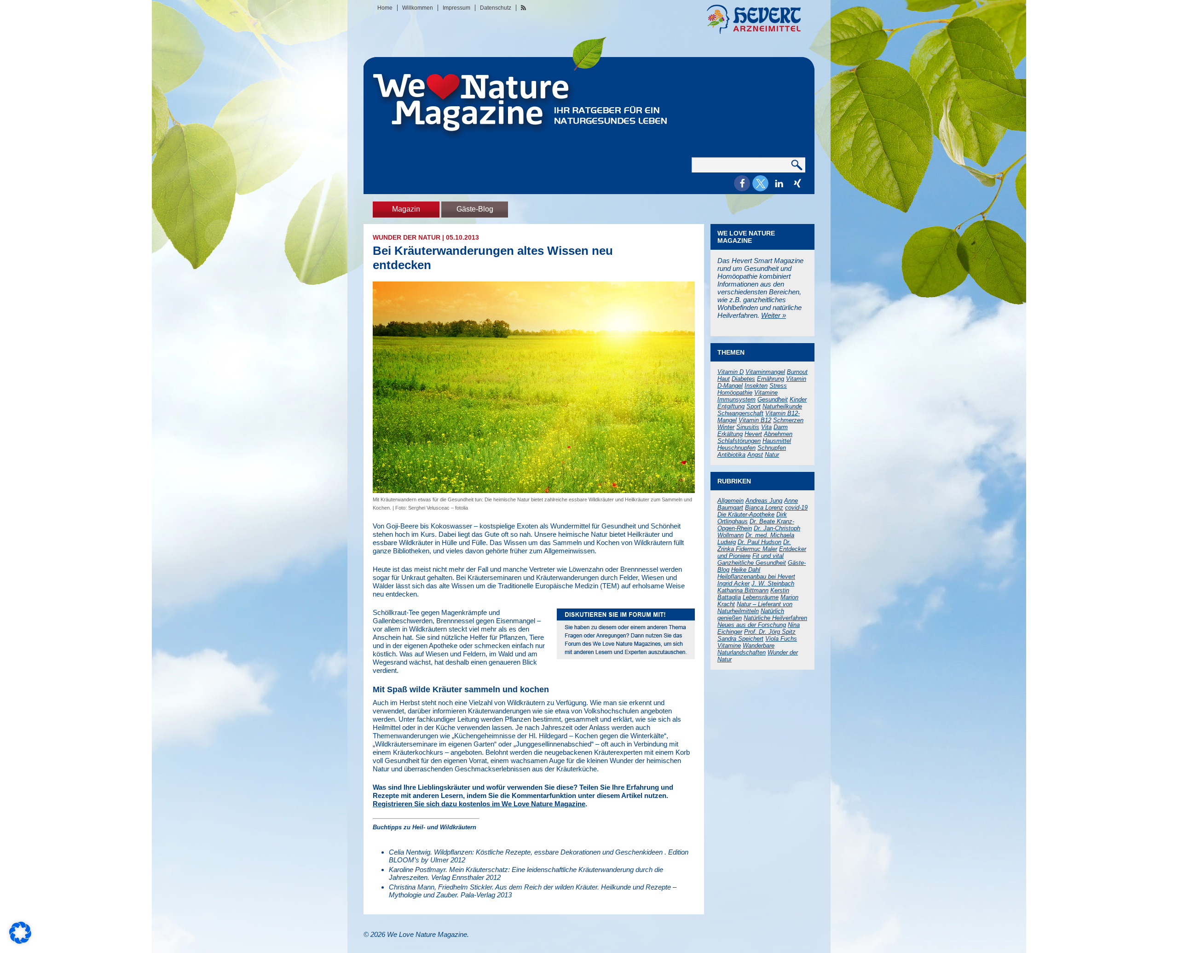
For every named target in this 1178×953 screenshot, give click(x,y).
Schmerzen (788, 420)
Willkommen (417, 8)
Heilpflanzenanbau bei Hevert (756, 576)
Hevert (753, 434)
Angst (755, 454)
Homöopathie (734, 392)
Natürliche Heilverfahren (775, 617)
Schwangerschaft (740, 413)
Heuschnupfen (736, 447)
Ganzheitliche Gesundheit (751, 562)
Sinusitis (747, 427)
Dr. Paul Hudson (759, 542)
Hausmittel (776, 440)
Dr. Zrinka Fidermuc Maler (754, 545)
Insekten (756, 385)
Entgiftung (731, 406)
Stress (778, 385)
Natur (772, 454)
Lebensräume (761, 597)
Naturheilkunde (782, 406)
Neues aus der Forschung (751, 624)
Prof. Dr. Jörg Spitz (770, 631)
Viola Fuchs (781, 638)
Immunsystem (736, 399)
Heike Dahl (745, 569)
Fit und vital (768, 555)
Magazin (406, 209)
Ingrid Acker (733, 583)
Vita (766, 427)
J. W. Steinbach (772, 583)
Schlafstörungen (739, 440)
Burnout (797, 371)
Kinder (798, 399)
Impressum (456, 8)
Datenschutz (495, 8)
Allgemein (730, 500)
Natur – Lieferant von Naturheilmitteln (754, 607)
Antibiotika (731, 454)
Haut (723, 378)
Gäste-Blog (474, 209)
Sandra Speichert (740, 638)
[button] (742, 183)
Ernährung (770, 378)
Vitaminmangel (765, 371)
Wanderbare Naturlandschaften (745, 649)
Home (385, 8)
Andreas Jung (763, 500)
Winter (725, 427)
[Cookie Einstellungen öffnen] (20, 941)
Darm (781, 427)
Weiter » (773, 315)
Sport (753, 406)
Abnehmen (778, 434)
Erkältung (730, 434)
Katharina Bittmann (742, 590)
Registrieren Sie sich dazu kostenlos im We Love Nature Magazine (479, 804)
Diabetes (743, 378)
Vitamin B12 (755, 420)
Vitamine (766, 392)
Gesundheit (772, 399)
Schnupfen (771, 447)
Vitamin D (730, 371)
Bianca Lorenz (764, 507)
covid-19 (796, 507)
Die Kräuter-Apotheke (745, 514)
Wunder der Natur (406, 237)
